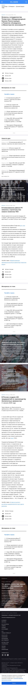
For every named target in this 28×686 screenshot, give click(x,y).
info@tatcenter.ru (5, 652)
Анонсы (3, 5)
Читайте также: (9, 94)
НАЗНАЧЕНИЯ (4, 636)
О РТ (2, 631)
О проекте (4, 620)
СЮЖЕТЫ (4, 625)
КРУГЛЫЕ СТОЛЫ (5, 642)
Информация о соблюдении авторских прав (11, 615)
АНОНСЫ (3, 647)
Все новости (5, 176)
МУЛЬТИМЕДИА (5, 629)
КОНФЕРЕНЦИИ (5, 649)
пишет (12, 438)
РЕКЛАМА (4, 646)
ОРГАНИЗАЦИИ (5, 638)
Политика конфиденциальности (8, 617)
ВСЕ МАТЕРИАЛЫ (5, 624)
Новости (3, 205)
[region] (14, 679)
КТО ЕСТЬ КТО (4, 635)
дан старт (22, 225)
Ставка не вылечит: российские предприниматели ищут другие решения (13, 504)
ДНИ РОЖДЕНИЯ (5, 640)
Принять (14, 683)
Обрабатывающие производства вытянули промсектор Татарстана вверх (14, 262)
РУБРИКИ (4, 627)
